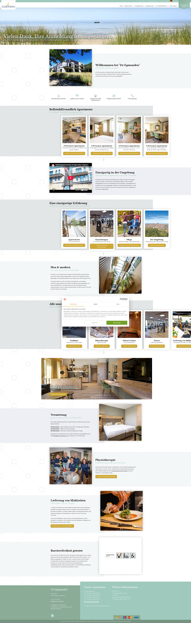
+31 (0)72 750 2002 (164, 1)
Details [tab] (95, 304)
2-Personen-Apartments (93, 593)
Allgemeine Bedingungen (94, 621)
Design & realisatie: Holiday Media (78, 621)
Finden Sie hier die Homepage (106, 476)
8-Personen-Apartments (93, 599)
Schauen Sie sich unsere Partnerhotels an (97, 606)
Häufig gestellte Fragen (153, 1)
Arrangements (139, 6)
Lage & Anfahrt (127, 621)
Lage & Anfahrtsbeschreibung (122, 597)
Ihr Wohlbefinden (161, 6)
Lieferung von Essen (77, 97)
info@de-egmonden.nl (60, 435)
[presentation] (100, 159)
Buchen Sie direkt (184, 5)
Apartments (128, 6)
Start (121, 6)
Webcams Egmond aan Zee (122, 599)
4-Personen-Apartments (93, 595)
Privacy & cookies (106, 621)
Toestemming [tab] (73, 304)
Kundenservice (142, 1)
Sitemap (120, 621)
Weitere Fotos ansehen (58, 394)
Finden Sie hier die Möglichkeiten (62, 526)
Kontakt (175, 1)
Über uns (116, 591)
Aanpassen (94, 322)
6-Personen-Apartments (93, 597)
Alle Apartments (90, 591)
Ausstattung (149, 6)
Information (173, 6)
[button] (92, 397)
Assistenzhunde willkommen (95, 97)
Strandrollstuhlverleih (58, 97)
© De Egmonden (64, 621)
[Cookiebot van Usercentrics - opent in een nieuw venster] (120, 299)
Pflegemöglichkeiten (114, 97)
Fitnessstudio (132, 97)
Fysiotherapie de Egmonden (119, 471)
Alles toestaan (117, 322)
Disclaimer (114, 621)
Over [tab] (118, 304)
